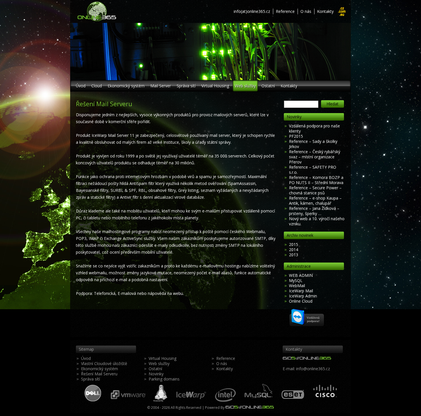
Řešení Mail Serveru (99, 373)
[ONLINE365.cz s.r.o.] (126, 11)
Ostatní (268, 85)
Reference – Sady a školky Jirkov (313, 144)
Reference (285, 11)
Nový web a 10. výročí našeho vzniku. (317, 221)
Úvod (81, 85)
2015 (293, 244)
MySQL (295, 280)
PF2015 (296, 136)
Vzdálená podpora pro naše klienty (314, 128)
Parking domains (164, 379)
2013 (293, 254)
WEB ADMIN (301, 275)
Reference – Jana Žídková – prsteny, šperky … (314, 211)
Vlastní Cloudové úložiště (104, 363)
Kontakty (325, 11)
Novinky (156, 373)
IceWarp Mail (301, 290)
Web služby (245, 85)
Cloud (96, 85)
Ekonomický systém (126, 85)
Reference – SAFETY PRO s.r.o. (312, 169)
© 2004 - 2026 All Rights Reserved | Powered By (186, 407)
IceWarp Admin (303, 296)
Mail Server (160, 85)
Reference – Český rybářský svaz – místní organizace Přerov (314, 157)
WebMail (297, 285)
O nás (305, 11)
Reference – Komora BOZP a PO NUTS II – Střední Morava (316, 180)
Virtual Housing (215, 85)
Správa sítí (186, 85)
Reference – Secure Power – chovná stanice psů (315, 190)
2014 (293, 249)
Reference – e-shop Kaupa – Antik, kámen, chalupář (315, 200)
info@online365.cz (313, 368)
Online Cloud (300, 301)
